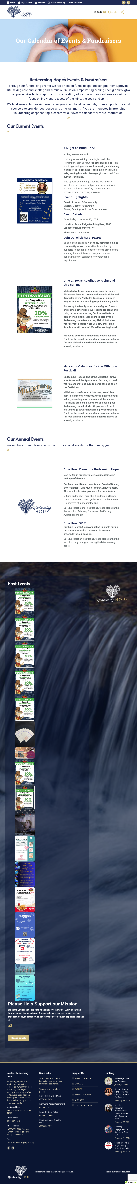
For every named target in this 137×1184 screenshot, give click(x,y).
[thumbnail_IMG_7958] (25, 734)
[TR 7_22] (25, 627)
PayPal (97, 237)
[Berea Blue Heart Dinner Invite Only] (25, 874)
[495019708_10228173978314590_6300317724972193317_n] (25, 797)
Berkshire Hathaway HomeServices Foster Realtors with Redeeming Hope (121, 1112)
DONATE (79, 1083)
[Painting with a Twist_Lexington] (25, 752)
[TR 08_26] (34, 309)
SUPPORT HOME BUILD (85, 1105)
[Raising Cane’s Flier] (25, 899)
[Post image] (108, 1081)
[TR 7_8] (25, 654)
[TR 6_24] (25, 681)
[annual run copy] (25, 969)
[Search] (122, 12)
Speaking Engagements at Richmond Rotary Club (122, 1130)
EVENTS (78, 1089)
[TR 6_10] (25, 707)
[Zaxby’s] (25, 951)
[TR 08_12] (25, 601)
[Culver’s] (25, 925)
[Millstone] (34, 389)
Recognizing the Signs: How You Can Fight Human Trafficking (122, 1093)
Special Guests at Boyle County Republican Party (122, 1145)
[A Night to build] (34, 201)
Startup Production (122, 1172)
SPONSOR (79, 1100)
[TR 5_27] (25, 771)
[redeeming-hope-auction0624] (25, 988)
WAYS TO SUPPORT (83, 1078)
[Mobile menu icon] (128, 12)
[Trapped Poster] (25, 823)
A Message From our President (122, 1079)
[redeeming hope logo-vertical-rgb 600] (34, 506)
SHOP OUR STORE (83, 1094)
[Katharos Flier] (25, 849)
